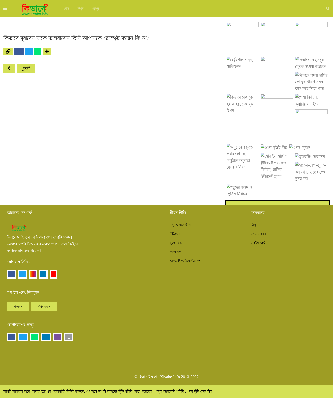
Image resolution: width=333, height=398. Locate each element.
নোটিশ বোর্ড (258, 243)
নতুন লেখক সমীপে (180, 225)
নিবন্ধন (18, 307)
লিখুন (80, 8)
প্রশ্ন (95, 8)
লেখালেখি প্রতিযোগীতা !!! (185, 261)
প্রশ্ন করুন (176, 243)
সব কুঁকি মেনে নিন (200, 391)
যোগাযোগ (175, 252)
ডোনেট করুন (258, 234)
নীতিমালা (175, 234)
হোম (66, 8)
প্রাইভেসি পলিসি (174, 391)
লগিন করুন (44, 307)
